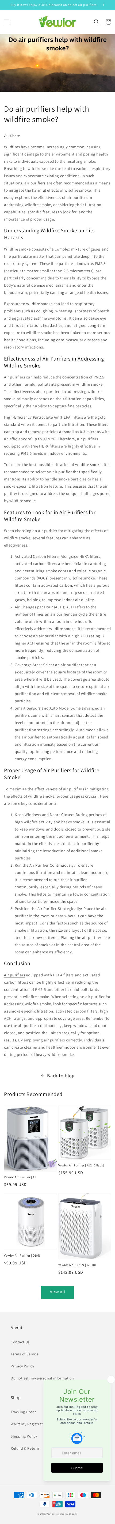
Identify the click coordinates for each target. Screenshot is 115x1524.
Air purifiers (14, 974)
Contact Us (20, 1342)
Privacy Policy (22, 1366)
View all (57, 1291)
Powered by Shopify (66, 1513)
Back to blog (60, 1075)
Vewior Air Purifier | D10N (22, 1255)
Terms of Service (25, 1354)
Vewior (50, 1513)
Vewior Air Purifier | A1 (20, 1177)
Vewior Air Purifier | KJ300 (77, 1265)
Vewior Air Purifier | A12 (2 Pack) (81, 1165)
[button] (7, 22)
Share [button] (15, 135)
